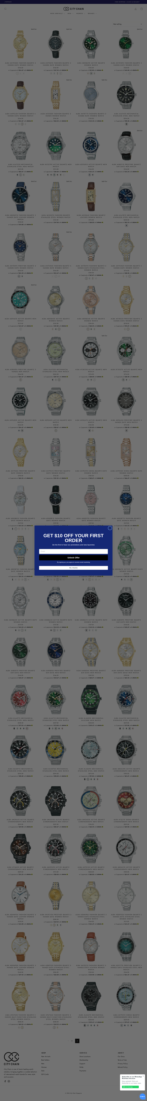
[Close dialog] (110, 528)
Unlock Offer (74, 558)
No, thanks (73, 568)
